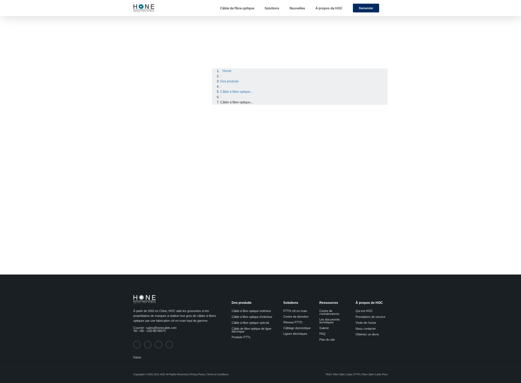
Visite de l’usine (366, 322)
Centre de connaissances (329, 312)
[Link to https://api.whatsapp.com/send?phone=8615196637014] (136, 344)
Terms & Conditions (218, 374)
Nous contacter (366, 328)
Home (237, 36)
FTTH (357, 374)
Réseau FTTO (292, 322)
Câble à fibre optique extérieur (295, 36)
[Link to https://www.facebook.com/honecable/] (147, 344)
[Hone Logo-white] (144, 296)
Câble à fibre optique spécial (250, 322)
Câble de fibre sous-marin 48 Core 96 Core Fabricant (279, 167)
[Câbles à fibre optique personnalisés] (278, 192)
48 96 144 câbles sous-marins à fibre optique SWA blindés (325, 167)
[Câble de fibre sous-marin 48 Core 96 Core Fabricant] (278, 120)
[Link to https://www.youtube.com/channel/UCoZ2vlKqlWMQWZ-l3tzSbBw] (158, 344)
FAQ (322, 333)
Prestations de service (370, 316)
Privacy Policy (197, 374)
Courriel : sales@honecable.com (155, 327)
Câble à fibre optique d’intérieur (252, 316)
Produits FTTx (241, 337)
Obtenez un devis (367, 334)
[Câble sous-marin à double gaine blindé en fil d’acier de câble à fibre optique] (371, 120)
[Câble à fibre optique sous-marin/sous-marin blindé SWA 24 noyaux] (232, 120)
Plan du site (327, 339)
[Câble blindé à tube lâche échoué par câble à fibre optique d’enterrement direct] (232, 192)
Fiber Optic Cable (342, 374)
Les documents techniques (329, 321)
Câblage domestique (297, 328)
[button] (386, 8)
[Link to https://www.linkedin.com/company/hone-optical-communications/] (169, 344)
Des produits (258, 36)
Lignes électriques (295, 333)
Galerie (324, 328)
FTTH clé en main (295, 311)
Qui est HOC (364, 311)
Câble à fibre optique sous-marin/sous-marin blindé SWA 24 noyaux (232, 167)
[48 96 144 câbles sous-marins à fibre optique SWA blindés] (325, 120)
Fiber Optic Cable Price (375, 374)
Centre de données (296, 316)
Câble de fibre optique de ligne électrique (251, 330)
